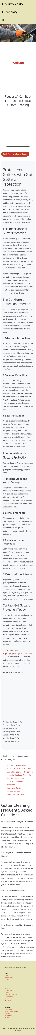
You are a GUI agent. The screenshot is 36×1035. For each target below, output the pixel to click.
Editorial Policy (9, 996)
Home (6, 975)
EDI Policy (7, 1013)
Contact (7, 979)
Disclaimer (8, 1018)
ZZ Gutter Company (14, 781)
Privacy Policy (8, 990)
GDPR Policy (8, 1009)
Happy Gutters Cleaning (16, 778)
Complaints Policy (10, 999)
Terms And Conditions (11, 994)
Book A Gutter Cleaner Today (15, 154)
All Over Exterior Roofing (16, 765)
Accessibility (8, 1015)
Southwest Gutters (14, 788)
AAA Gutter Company (15, 794)
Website (18, 62)
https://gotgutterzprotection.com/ (17, 653)
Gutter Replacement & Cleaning (19, 772)
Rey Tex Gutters (13, 791)
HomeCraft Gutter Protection (18, 768)
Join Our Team (9, 977)
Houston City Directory (12, 8)
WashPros (10, 785)
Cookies (7, 992)
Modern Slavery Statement (12, 1011)
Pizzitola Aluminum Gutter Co (18, 775)
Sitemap (7, 982)
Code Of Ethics (9, 1001)
